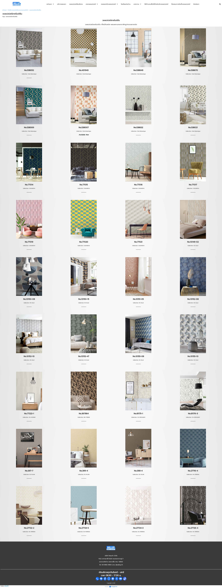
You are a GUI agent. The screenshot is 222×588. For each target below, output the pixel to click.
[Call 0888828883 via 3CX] (97, 580)
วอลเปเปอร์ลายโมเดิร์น (11, 16)
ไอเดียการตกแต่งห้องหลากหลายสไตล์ (18, 10)
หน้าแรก (4, 10)
